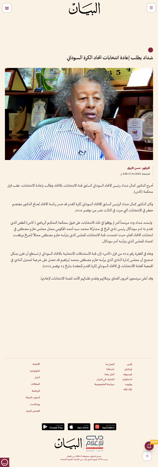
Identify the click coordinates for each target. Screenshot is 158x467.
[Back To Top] (147, 456)
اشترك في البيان (105, 379)
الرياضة (36, 390)
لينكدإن (128, 369)
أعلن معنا (109, 374)
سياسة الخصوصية (104, 384)
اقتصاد (36, 363)
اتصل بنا (110, 364)
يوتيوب (128, 384)
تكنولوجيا (35, 370)
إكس (129, 364)
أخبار (37, 377)
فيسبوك (127, 374)
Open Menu (151, 7)
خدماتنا (110, 369)
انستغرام (127, 379)
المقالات (35, 383)
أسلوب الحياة (33, 397)
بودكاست (35, 404)
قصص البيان (33, 410)
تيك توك (127, 389)
